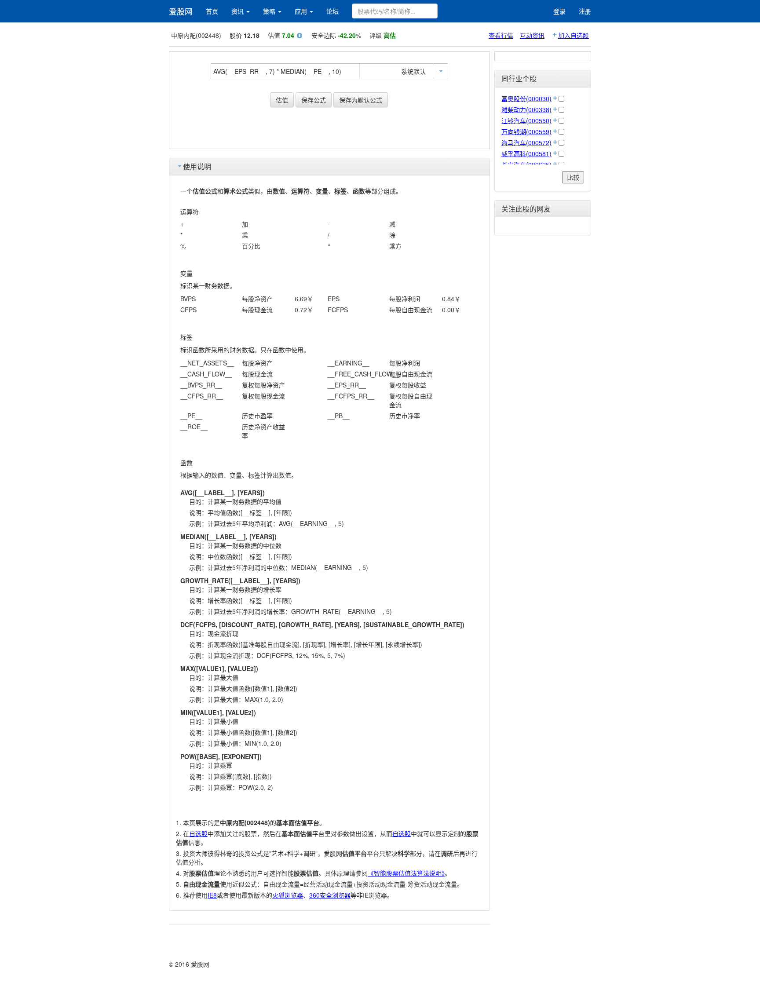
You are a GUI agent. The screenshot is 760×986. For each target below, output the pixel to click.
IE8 (212, 895)
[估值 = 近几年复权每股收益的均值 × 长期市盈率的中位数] (299, 36)
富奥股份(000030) (526, 98)
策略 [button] (270, 11)
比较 (573, 177)
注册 (585, 11)
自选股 (198, 833)
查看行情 (501, 35)
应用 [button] (302, 11)
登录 (559, 11)
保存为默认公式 (360, 99)
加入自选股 (573, 35)
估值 (282, 99)
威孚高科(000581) (526, 153)
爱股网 (181, 11)
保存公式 (313, 99)
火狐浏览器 (287, 895)
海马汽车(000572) (526, 142)
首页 (212, 11)
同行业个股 (519, 78)
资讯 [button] (238, 11)
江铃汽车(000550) (526, 120)
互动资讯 (532, 35)
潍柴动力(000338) (526, 109)
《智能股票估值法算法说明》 (406, 873)
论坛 (332, 11)
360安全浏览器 (330, 895)
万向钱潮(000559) (526, 131)
